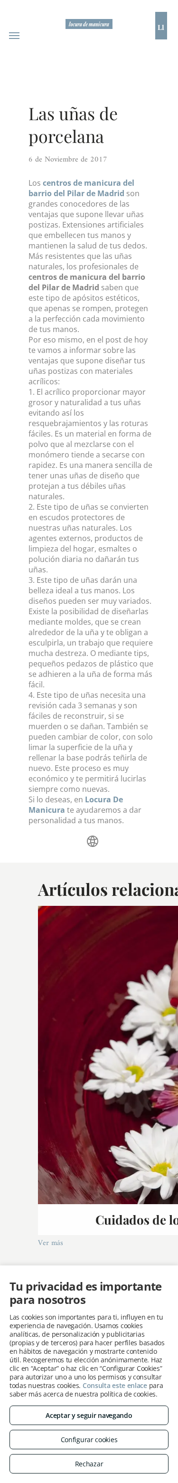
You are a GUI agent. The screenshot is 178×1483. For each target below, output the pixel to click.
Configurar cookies (89, 1439)
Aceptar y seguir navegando (89, 1415)
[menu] (14, 35)
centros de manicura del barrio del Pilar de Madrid (81, 188)
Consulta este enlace (115, 1385)
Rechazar (89, 1463)
